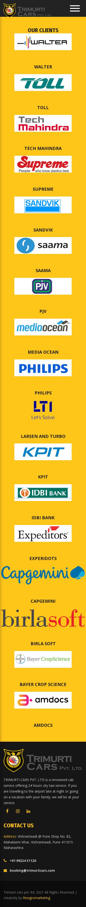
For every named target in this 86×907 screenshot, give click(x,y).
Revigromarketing (36, 897)
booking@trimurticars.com (32, 870)
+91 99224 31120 (23, 861)
